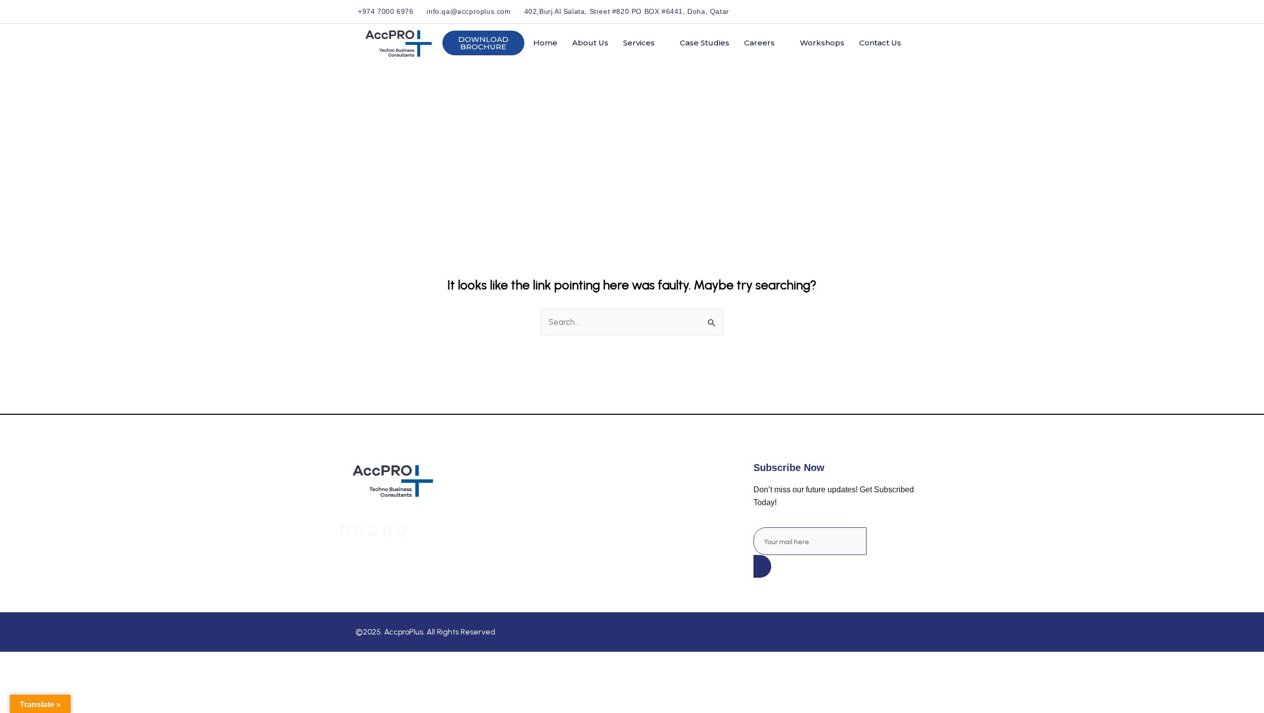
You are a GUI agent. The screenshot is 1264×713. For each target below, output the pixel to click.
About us (590, 42)
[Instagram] (902, 11)
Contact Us (880, 42)
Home (545, 42)
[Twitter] (868, 11)
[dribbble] (387, 530)
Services (639, 42)
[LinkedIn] (879, 11)
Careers (759, 42)
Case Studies (704, 42)
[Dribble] (891, 11)
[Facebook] (857, 11)
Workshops (822, 42)
